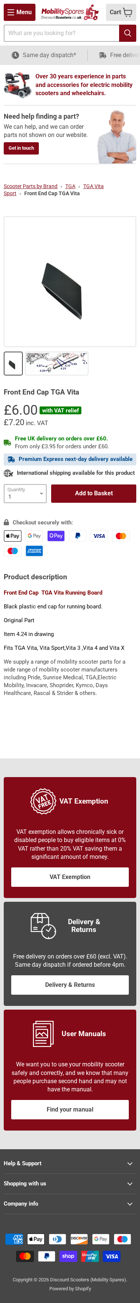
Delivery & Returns (70, 984)
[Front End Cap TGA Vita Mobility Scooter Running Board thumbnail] (13, 363)
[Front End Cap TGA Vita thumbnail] (57, 363)
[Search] (127, 33)
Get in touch (21, 148)
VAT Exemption (70, 876)
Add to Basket (94, 493)
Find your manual (70, 1109)
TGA (70, 186)
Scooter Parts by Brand (30, 186)
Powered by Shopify (70, 1288)
